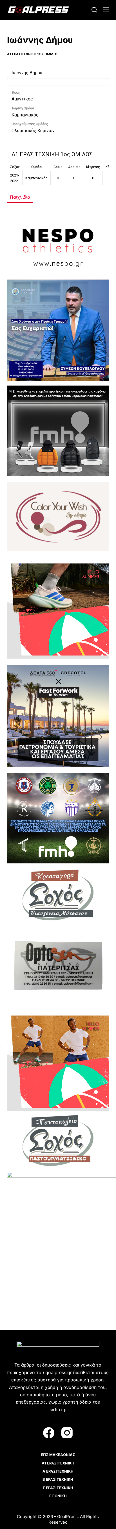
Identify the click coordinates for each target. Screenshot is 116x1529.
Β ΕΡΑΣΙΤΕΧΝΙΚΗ (58, 1479)
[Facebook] (48, 1432)
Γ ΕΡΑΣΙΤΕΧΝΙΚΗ (58, 1488)
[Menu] (106, 10)
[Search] (94, 10)
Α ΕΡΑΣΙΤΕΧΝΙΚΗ (58, 1471)
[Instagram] (67, 1432)
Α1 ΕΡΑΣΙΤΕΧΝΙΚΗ (58, 1463)
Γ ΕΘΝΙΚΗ (58, 1496)
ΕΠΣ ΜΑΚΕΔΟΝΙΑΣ (58, 1454)
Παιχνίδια (20, 197)
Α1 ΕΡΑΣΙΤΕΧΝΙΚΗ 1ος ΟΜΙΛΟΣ (32, 54)
